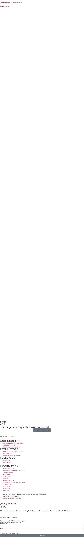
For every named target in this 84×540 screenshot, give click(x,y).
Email (1, 528)
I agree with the (10, 533)
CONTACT (6, 478)
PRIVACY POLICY (8, 468)
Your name (3, 523)
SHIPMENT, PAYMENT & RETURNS (14, 470)
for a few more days (11, 2)
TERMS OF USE (8, 472)
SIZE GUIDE (7, 476)
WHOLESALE (7, 474)
